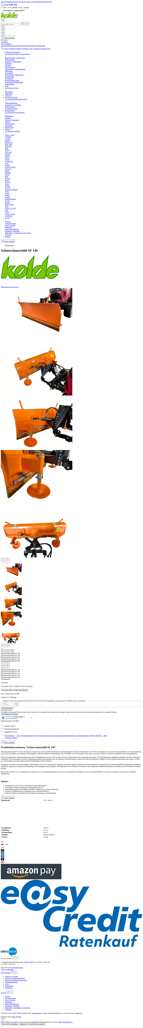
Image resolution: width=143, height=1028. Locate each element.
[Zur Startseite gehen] (9, 17)
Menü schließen (9, 38)
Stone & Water (16, 1017)
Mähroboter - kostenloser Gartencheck (17, 1008)
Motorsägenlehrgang (12, 1004)
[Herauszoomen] (3, 651)
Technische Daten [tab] (11, 738)
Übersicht (4, 46)
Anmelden (4, 42)
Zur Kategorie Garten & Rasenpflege (17, 54)
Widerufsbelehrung (11, 982)
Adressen (23, 46)
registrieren (8, 44)
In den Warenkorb (7, 708)
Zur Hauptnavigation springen (42, 2)
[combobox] (10, 24)
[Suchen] (23, 23)
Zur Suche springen (25, 2)
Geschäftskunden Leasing (9, 714)
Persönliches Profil (14, 46)
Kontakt (7, 996)
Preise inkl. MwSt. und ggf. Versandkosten (15, 690)
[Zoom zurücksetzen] (7, 651)
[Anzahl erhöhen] (16, 704)
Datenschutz (9, 986)
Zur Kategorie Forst (11, 88)
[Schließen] (2, 648)
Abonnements (40, 46)
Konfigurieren (23, 1024)
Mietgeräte (8, 1002)
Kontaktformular (17, 967)
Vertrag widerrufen (7, 969)
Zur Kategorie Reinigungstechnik (16, 99)
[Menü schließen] (6, 56)
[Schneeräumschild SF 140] (36, 315)
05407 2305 (28, 962)
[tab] (56, 736)
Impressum (8, 988)
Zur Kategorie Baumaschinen (14, 112)
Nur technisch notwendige (9, 1024)
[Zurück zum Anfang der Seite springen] (3, 1019)
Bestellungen (31, 46)
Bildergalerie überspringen (9, 287)
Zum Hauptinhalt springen (10, 2)
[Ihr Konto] (3, 34)
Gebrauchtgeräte (10, 998)
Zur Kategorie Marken (12, 131)
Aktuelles (8, 1010)
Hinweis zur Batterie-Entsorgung (16, 980)
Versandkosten (36, 1013)
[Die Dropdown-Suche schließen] (27, 23)
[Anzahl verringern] (5, 704)
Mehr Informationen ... (65, 1022)
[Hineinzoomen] (12, 651)
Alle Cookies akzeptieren (36, 1024)
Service (3, 993)
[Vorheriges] (3, 559)
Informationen (6, 973)
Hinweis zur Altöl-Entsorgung (15, 978)
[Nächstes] (7, 559)
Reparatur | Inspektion (12, 1006)
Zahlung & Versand (11, 976)
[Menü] (3, 20)
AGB (7, 984)
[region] (71, 483)
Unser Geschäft (10, 1000)
